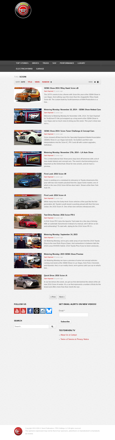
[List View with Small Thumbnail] (95, 82)
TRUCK (46, 63)
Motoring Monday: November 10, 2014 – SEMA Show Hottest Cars (72, 110)
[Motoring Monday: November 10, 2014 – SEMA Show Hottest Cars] (28, 116)
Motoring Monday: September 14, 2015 (60, 234)
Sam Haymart (48, 91)
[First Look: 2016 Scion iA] (28, 201)
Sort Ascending (51, 82)
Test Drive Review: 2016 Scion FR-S (59, 215)
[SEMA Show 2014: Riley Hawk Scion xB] (28, 94)
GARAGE (40, 69)
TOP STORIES (22, 63)
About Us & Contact (69, 335)
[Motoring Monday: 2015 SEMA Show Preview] (28, 260)
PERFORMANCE (67, 63)
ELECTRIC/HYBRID (24, 69)
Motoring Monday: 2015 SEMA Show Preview (63, 254)
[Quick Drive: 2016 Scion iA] (28, 282)
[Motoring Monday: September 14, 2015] (28, 241)
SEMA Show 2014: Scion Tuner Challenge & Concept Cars (69, 131)
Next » (62, 297)
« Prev (53, 297)
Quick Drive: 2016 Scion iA (55, 275)
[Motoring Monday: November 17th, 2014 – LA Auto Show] (28, 159)
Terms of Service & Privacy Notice (75, 339)
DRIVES (35, 63)
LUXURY (81, 63)
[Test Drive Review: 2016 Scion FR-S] (28, 221)
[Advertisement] (64, 38)
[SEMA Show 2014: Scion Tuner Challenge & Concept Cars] (28, 137)
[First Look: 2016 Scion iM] (28, 180)
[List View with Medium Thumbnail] (97, 82)
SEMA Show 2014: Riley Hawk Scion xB (61, 88)
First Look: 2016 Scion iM (55, 174)
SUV (54, 63)
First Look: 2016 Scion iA (55, 195)
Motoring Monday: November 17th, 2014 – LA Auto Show (68, 152)
